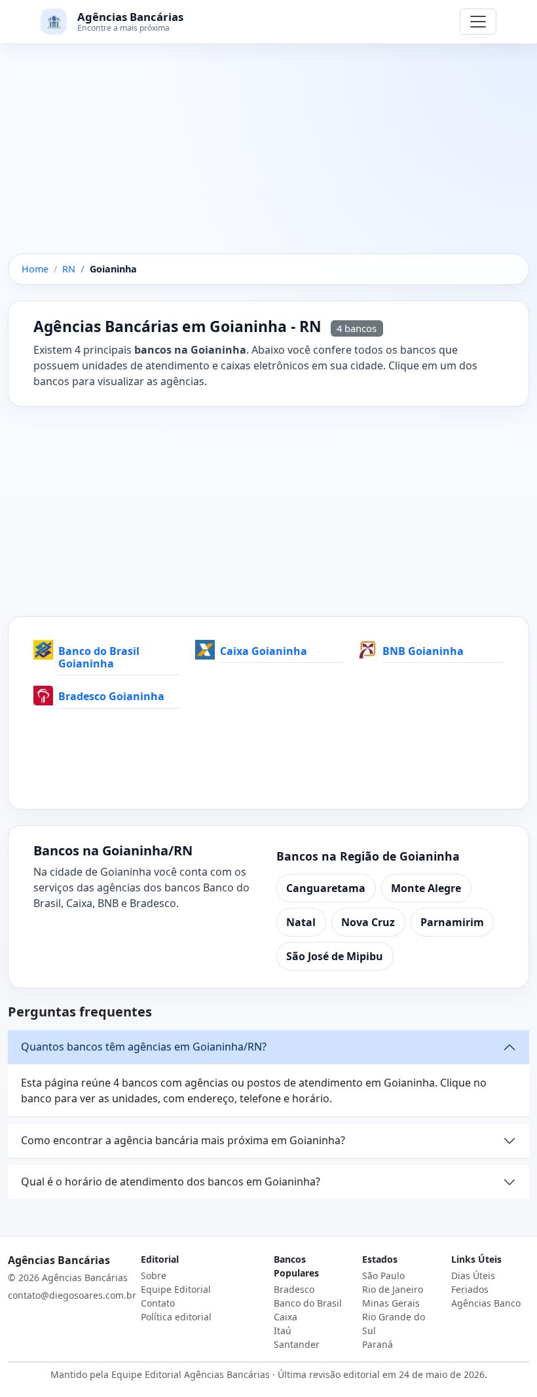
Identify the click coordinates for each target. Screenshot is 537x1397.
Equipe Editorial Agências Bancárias (190, 1374)
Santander (297, 1344)
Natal (301, 922)
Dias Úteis (473, 1275)
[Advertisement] (268, 156)
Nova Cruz (368, 922)
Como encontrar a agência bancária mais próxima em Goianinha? (183, 1140)
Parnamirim (452, 922)
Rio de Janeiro (392, 1289)
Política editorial (176, 1317)
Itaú (282, 1330)
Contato (158, 1303)
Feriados (470, 1289)
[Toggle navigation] (478, 22)
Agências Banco (486, 1303)
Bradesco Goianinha (111, 696)
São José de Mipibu (334, 956)
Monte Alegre (426, 888)
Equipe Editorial (176, 1289)
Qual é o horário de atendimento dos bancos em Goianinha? (170, 1181)
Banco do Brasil (308, 1303)
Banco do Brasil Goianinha (98, 657)
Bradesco (294, 1289)
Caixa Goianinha (263, 651)
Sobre (153, 1275)
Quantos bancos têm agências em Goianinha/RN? (144, 1046)
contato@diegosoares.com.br (72, 1295)
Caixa (285, 1317)
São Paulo (383, 1275)
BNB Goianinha (423, 651)
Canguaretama (325, 888)
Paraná (377, 1344)
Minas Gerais (391, 1303)
